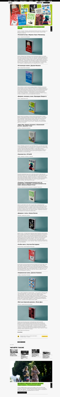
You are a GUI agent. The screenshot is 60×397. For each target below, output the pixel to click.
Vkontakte (38, 2)
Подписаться (44, 336)
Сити (10, 3)
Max (41, 2)
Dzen (40, 2)
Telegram (37, 2)
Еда (36, 1)
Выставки (23, 1)
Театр (16, 1)
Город (50, 1)
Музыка (42, 1)
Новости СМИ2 (12, 344)
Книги (31, 1)
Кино (9, 1)
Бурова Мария (20, 332)
